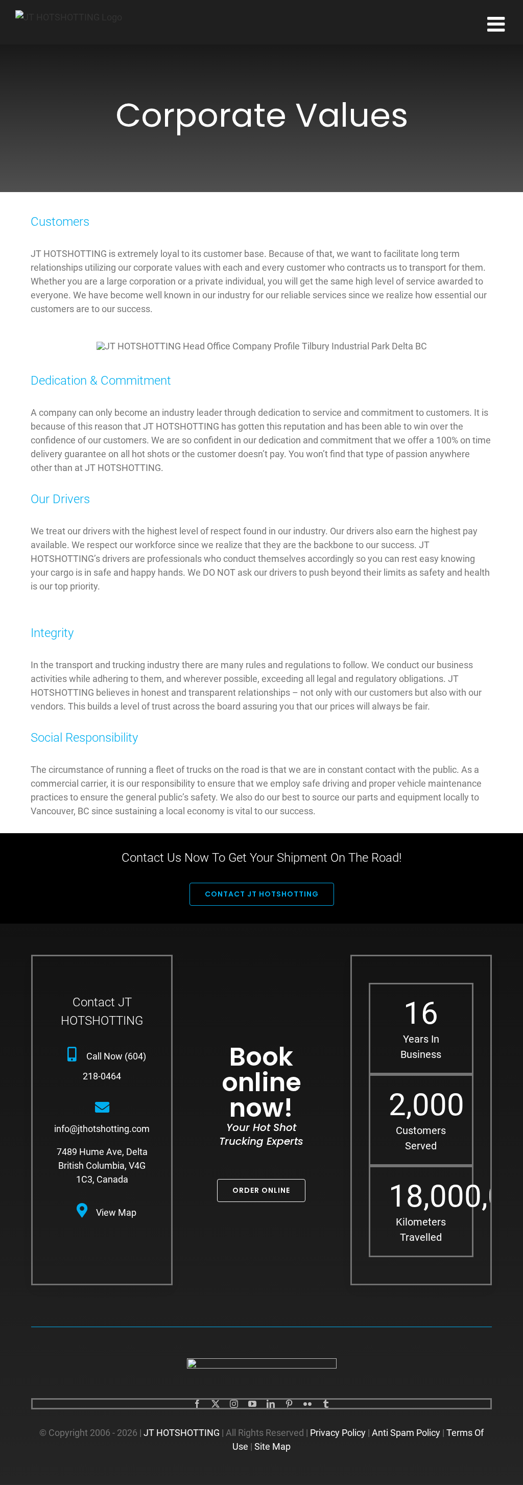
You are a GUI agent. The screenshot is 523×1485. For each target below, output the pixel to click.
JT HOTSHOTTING (182, 1432)
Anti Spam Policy (406, 1432)
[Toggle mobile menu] (497, 24)
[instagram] (234, 1404)
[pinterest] (289, 1404)
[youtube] (252, 1404)
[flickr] (307, 1404)
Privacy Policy (338, 1432)
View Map (116, 1212)
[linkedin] (271, 1404)
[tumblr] (326, 1404)
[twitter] (215, 1404)
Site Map (272, 1446)
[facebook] (197, 1404)
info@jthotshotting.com (102, 1128)
